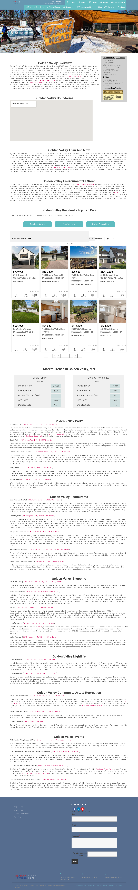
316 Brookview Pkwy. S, (38, 696)
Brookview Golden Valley (61, 167)
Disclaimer (112, 885)
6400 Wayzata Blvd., (30, 659)
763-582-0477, (52, 561)
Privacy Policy (91, 885)
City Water (106, 85)
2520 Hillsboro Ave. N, (34, 532)
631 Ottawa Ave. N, (28, 468)
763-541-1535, (44, 637)
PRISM (40, 627)
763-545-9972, (45, 673)
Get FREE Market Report (22, 239)
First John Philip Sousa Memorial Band (35, 773)
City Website (107, 72)
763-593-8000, (51, 712)
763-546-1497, (42, 607)
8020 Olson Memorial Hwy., (35, 582)
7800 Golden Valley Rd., (51, 779)
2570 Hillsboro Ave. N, (31, 637)
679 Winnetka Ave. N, (34, 591)
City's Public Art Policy (36, 82)
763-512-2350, (41, 468)
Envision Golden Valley (74, 76)
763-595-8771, (43, 659)
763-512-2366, (60, 740)
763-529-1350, (43, 623)
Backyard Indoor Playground (92, 706)
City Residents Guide (109, 74)
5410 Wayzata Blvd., (30, 516)
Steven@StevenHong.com (53, 3)
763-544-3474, (58, 549)
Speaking (17, 817)
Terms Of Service (102, 885)
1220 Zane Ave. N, (30, 623)
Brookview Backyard (56, 434)
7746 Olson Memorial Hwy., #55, (40, 549)
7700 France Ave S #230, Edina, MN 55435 (68, 878)
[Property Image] (25, 257)
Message (76, 836)
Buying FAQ (18, 807)
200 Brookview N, (44, 765)
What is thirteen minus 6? (80, 854)
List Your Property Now (100, 224)
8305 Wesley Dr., (27, 479)
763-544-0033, (50, 582)
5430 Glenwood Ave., (37, 712)
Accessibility (120, 885)
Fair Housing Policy (80, 885)
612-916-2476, (68, 752)
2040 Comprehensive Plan (85, 184)
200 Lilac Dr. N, (57, 752)
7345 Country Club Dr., (31, 673)
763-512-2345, (46, 424)
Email (74, 825)
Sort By (91, 238)
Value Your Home (69, 224)
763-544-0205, (43, 516)
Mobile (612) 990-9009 (89, 877)
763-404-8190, (47, 532)
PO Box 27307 (30, 721)
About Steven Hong (21, 813)
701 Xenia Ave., (40, 561)
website (55, 424)
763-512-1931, (50, 500)
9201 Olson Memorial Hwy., (43, 452)
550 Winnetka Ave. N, (36, 500)
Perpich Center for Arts (47, 80)
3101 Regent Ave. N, (28, 440)
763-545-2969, (48, 591)
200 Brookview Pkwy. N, (32, 424)
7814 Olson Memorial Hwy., (26, 607)
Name (75, 814)
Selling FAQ (18, 810)
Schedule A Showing (37, 224)
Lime (116, 192)
